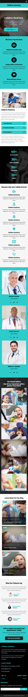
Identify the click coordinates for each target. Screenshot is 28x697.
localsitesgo (6, 519)
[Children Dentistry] (14, 563)
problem (5, 527)
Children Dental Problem (10, 547)
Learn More (10, 29)
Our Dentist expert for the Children (12, 522)
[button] (26, 1)
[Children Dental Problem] (14, 538)
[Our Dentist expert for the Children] (14, 512)
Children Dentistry (8, 573)
